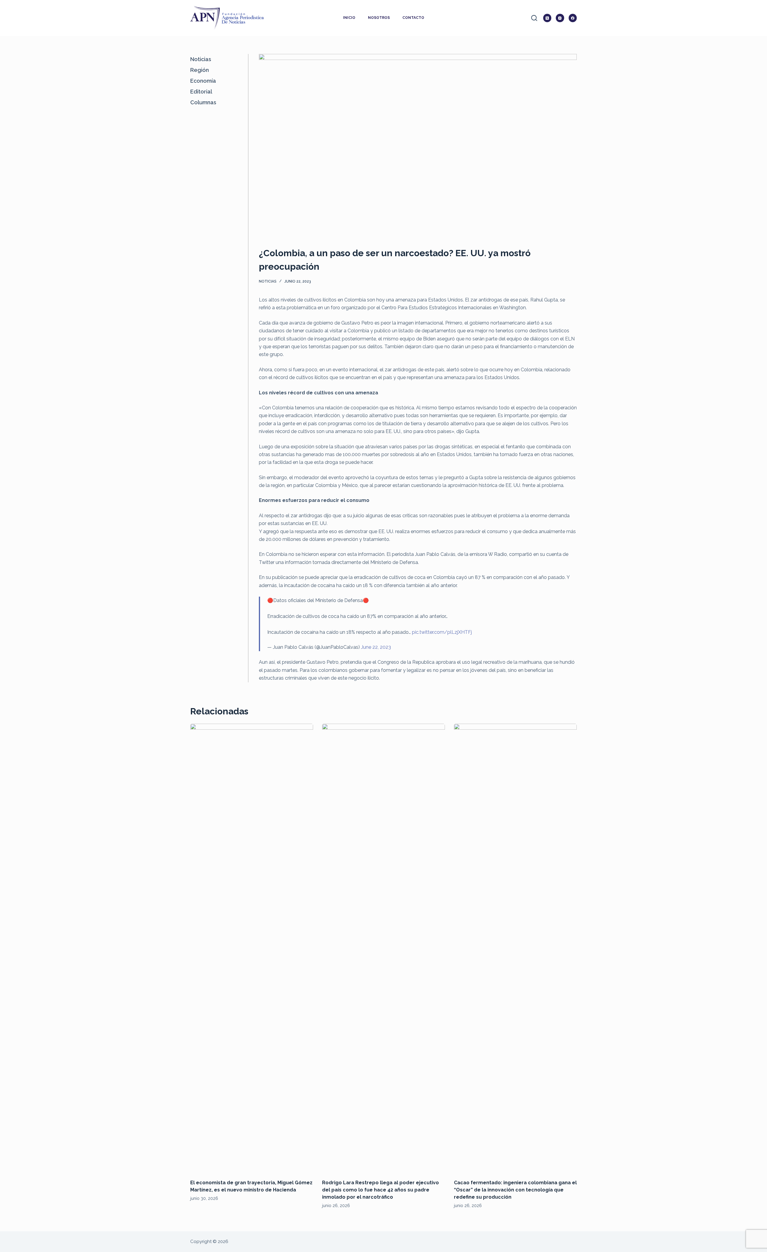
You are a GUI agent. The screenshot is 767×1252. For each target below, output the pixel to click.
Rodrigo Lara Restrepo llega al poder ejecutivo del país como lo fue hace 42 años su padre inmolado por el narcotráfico (380, 1190)
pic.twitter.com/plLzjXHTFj (442, 632)
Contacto (413, 18)
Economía (203, 81)
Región (199, 70)
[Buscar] (534, 18)
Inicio (349, 18)
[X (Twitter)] (547, 18)
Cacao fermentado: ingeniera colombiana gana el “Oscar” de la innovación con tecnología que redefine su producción (515, 1190)
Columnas (203, 102)
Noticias (268, 281)
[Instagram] (560, 18)
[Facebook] (573, 18)
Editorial (201, 91)
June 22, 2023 (376, 647)
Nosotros (379, 18)
